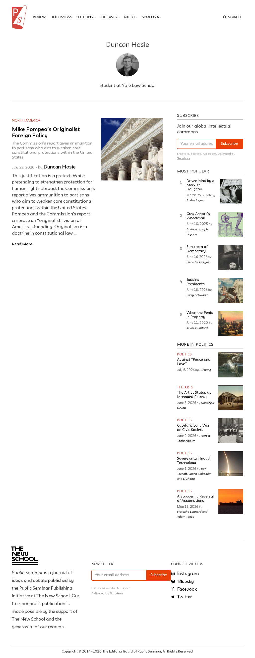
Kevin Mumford (197, 327)
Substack (183, 158)
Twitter (184, 597)
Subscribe (229, 144)
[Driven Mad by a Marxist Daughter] (230, 191)
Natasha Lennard (189, 511)
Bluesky (185, 582)
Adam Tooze (185, 516)
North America (26, 120)
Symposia (150, 17)
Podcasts (108, 17)
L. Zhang (205, 369)
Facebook (186, 589)
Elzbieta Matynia (198, 262)
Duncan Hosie (60, 167)
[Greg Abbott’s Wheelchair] (230, 224)
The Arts (185, 387)
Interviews (62, 17)
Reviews (40, 17)
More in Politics (195, 344)
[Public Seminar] (20, 17)
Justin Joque (195, 200)
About (129, 17)
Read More (22, 244)
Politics (184, 354)
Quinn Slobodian (200, 473)
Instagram (187, 574)
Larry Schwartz (197, 295)
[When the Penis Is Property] (230, 323)
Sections (84, 17)
